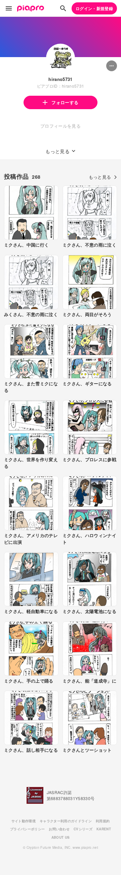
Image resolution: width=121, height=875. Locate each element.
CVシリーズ (83, 829)
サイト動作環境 (23, 821)
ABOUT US (60, 837)
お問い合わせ (59, 829)
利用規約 (103, 821)
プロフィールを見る (60, 126)
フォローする (64, 102)
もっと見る (100, 177)
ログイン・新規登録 (94, 8)
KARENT (103, 829)
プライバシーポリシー (27, 829)
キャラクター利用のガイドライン (66, 821)
